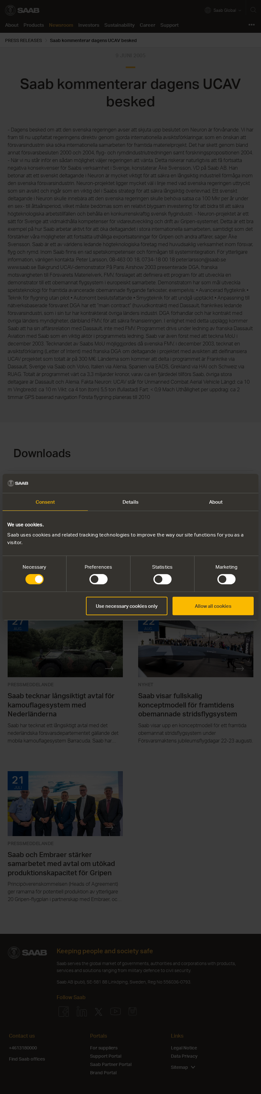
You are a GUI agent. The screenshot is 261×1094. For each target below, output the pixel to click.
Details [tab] (130, 502)
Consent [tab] (45, 502)
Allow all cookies (213, 606)
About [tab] (216, 502)
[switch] (98, 579)
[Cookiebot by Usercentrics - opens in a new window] (226, 483)
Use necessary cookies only (127, 606)
